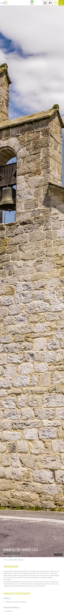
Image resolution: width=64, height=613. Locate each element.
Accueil (6, 560)
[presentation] (2, 281)
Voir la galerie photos (13, 553)
